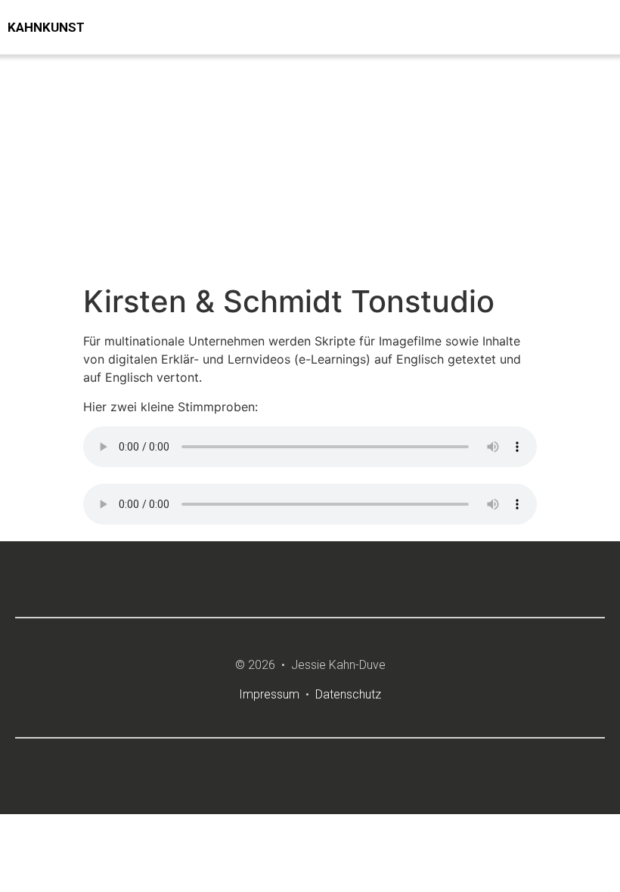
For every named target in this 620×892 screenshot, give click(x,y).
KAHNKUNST (46, 27)
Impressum (269, 694)
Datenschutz (348, 694)
